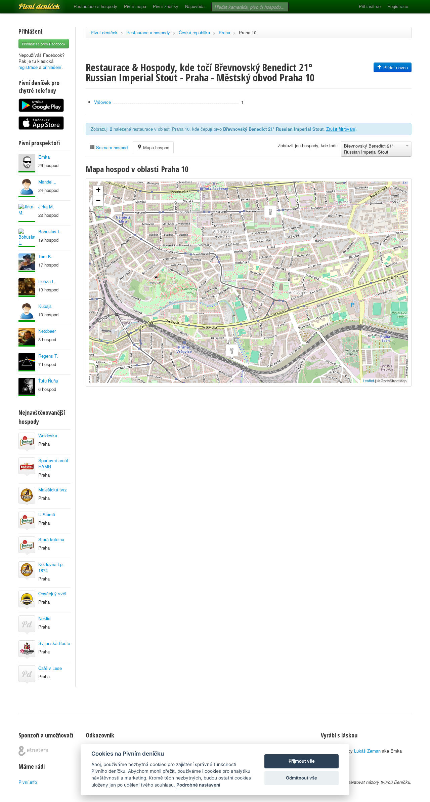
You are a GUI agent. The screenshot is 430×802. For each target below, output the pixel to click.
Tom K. (45, 256)
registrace (28, 67)
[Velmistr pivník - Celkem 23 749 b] (26, 188)
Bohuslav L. (49, 231)
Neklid (44, 618)
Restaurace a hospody (95, 6)
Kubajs (45, 306)
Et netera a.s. (33, 751)
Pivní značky (165, 6)
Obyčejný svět (52, 593)
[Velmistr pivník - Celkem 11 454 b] (26, 312)
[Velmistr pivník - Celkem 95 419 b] (26, 238)
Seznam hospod (111, 147)
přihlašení (52, 67)
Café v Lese (50, 668)
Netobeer (47, 331)
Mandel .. (47, 181)
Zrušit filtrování (340, 129)
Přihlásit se (370, 6)
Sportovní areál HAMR (53, 463)
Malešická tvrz (52, 489)
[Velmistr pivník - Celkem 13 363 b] (26, 287)
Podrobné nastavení (198, 785)
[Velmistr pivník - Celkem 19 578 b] (26, 337)
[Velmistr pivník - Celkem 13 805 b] (26, 163)
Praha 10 (247, 32)
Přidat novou (395, 67)
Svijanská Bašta (54, 643)
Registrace (397, 6)
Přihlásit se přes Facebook (44, 43)
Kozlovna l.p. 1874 (51, 567)
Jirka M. (46, 206)
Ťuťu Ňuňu (48, 380)
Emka (44, 157)
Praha (224, 32)
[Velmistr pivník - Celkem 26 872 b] (26, 213)
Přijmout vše (302, 761)
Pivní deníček (32, 4)
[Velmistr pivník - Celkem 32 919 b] (26, 362)
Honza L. (47, 281)
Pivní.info (27, 782)
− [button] (98, 200)
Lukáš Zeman (367, 751)
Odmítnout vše (301, 777)
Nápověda (195, 6)
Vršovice (102, 102)
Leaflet (368, 380)
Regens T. (48, 356)
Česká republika (194, 32)
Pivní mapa (135, 6)
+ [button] (98, 190)
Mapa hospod (155, 147)
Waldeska (47, 435)
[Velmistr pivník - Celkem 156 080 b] (26, 262)
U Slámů (46, 514)
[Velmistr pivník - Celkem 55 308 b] (26, 387)
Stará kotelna (51, 539)
